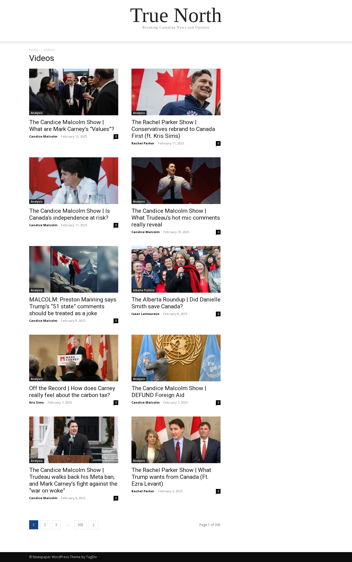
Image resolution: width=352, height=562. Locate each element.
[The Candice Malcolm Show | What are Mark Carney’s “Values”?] (73, 92)
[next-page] (93, 524)
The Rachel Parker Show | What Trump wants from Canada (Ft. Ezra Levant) (171, 477)
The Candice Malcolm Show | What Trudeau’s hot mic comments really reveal (175, 218)
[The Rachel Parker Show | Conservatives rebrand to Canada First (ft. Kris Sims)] (176, 92)
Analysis (37, 113)
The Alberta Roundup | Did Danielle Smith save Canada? (176, 303)
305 (80, 524)
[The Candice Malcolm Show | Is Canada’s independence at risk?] (73, 180)
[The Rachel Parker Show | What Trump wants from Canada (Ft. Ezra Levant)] (176, 439)
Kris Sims (36, 402)
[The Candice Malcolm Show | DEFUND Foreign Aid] (176, 358)
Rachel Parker (142, 143)
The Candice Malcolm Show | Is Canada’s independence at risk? (69, 214)
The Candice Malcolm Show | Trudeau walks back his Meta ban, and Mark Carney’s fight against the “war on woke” (73, 480)
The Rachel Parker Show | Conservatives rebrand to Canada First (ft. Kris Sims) (173, 129)
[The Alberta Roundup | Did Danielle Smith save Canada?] (176, 269)
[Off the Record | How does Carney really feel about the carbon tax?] (73, 358)
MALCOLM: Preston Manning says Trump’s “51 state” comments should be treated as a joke (72, 306)
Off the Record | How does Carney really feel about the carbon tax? (72, 391)
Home (34, 49)
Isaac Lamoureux (145, 314)
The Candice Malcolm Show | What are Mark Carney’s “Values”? (71, 125)
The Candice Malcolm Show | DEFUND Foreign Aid (168, 391)
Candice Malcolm (43, 136)
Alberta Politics (144, 290)
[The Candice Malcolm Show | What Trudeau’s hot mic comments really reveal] (176, 180)
